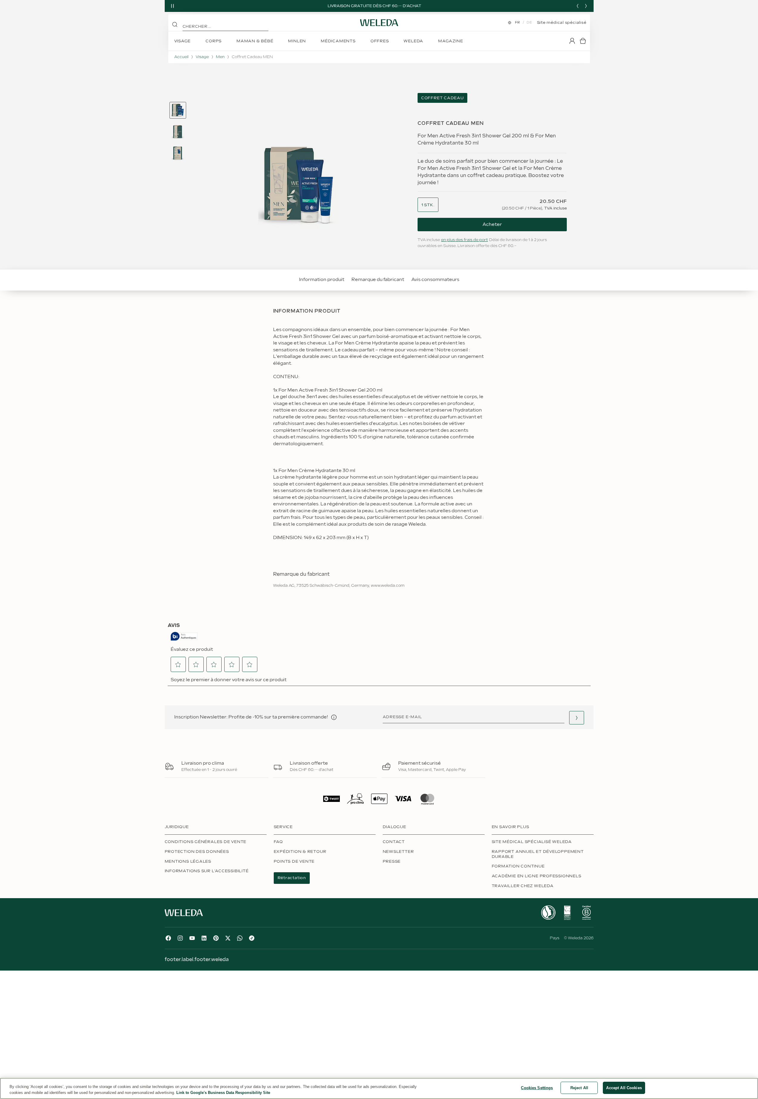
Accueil (181, 57)
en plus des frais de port (464, 240)
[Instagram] (180, 938)
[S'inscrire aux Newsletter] (576, 717)
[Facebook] (168, 938)
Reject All (579, 1088)
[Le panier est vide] (582, 40)
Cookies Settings (537, 1088)
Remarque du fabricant (377, 279)
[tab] (177, 110)
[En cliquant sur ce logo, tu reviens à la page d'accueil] (379, 23)
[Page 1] (178, 110)
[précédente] (577, 6)
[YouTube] (192, 938)
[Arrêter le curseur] (172, 6)
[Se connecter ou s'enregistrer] (572, 40)
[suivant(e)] (586, 6)
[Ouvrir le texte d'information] (333, 717)
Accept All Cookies (624, 1088)
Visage (202, 57)
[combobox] (428, 205)
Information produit (321, 279)
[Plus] (548, 912)
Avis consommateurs (435, 279)
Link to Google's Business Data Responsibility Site (223, 1092)
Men (220, 57)
